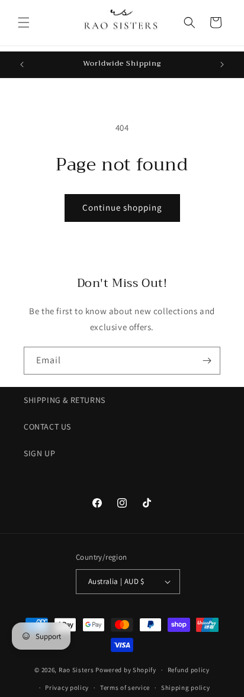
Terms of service (125, 687)
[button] (24, 22)
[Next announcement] (222, 64)
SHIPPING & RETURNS (64, 400)
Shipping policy (185, 687)
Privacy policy (67, 687)
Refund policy (189, 670)
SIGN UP (39, 453)
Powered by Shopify (125, 670)
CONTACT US (47, 426)
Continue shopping (122, 207)
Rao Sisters (76, 670)
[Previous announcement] (22, 64)
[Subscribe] (207, 361)
